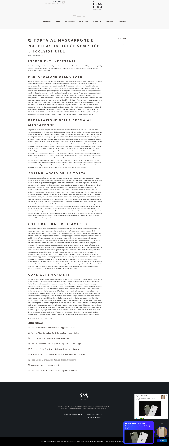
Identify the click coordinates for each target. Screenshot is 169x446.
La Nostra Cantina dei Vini (76, 21)
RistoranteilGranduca (48, 441)
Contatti (122, 21)
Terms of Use (103, 441)
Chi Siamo (47, 21)
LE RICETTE (97, 21)
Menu (58, 21)
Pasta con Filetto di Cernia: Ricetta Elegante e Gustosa (54, 370)
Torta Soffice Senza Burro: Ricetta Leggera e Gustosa (53, 327)
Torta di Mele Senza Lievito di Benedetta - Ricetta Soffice (55, 333)
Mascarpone (49, 319)
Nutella (42, 319)
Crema (37, 319)
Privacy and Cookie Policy (119, 441)
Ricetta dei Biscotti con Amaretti (45, 365)
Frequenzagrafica (93, 441)
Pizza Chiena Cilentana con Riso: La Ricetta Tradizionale (54, 360)
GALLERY (109, 21)
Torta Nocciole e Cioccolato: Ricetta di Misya (50, 338)
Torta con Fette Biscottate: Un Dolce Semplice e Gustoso (55, 349)
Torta (33, 319)
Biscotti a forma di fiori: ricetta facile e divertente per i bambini (58, 354)
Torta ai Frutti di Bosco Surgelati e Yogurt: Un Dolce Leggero (57, 343)
